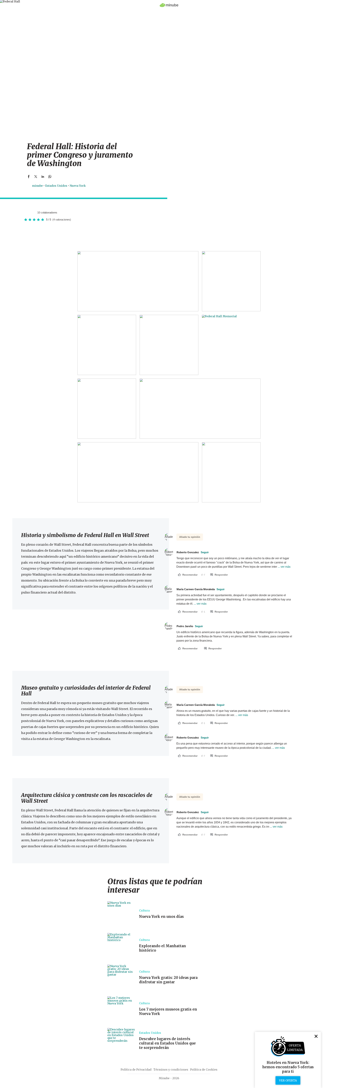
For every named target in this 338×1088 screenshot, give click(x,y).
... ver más (283, 566)
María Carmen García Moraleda (201, 589)
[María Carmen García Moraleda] (33, 212)
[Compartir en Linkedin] (43, 176)
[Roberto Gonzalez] (29, 212)
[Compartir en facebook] (28, 176)
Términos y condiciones (170, 1069)
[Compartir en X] (35, 176)
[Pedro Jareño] (26, 212)
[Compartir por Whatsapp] (50, 176)
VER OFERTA (288, 1080)
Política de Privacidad (136, 1069)
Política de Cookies (203, 1069)
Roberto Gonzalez (193, 552)
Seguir (205, 552)
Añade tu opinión (189, 536)
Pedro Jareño (190, 626)
